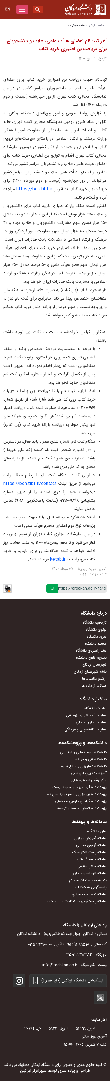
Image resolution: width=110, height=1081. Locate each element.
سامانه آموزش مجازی (90, 838)
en (7, 9)
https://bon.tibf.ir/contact (30, 483)
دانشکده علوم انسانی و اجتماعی (83, 752)
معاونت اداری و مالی (91, 722)
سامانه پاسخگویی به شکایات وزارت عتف (77, 901)
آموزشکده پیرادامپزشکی (89, 773)
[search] (38, 9)
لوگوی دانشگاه (96, 630)
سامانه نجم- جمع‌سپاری (89, 894)
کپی (52, 588)
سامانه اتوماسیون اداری (89, 873)
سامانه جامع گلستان (92, 859)
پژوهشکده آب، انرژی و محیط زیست (79, 787)
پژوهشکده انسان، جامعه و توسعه (82, 808)
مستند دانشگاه (96, 644)
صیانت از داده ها (94, 686)
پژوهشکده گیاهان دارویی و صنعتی (81, 801)
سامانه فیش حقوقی (92, 866)
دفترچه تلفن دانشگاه (91, 658)
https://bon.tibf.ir (35, 189)
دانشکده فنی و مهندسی (89, 759)
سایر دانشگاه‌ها (96, 831)
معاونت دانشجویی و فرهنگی (85, 729)
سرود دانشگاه (97, 637)
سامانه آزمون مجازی (91, 845)
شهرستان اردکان (94, 665)
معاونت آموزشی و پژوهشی (86, 715)
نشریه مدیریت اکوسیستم (88, 880)
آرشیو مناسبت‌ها (94, 679)
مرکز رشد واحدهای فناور (89, 780)
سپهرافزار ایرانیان (33, 1071)
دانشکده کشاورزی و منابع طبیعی (82, 766)
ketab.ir (57, 559)
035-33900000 (40, 944)
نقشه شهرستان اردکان (90, 672)
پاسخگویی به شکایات (91, 887)
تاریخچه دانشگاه (95, 623)
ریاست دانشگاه (95, 708)
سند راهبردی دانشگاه (91, 651)
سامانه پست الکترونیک (89, 852)
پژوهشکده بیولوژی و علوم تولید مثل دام (77, 794)
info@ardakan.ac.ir (59, 965)
